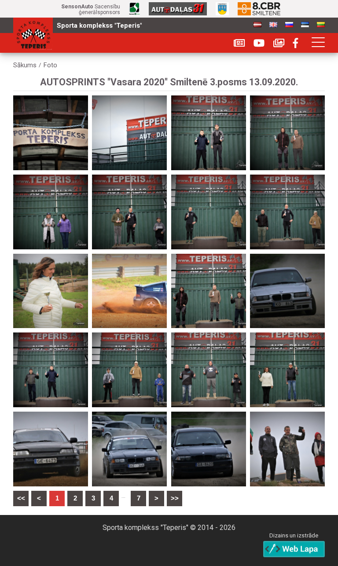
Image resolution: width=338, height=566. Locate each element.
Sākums (25, 65)
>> (175, 498)
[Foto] (278, 43)
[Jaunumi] (239, 43)
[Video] (259, 43)
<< (21, 498)
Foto (50, 65)
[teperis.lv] (33, 34)
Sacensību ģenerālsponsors (90, 9)
